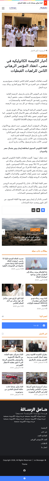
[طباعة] (33, 210)
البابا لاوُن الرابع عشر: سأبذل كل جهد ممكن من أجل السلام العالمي (13, 300)
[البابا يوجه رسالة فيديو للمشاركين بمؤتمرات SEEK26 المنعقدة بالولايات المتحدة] (36, 290)
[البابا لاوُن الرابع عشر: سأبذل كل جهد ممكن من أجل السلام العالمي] (12, 290)
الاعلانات (44, 443)
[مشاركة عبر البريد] (38, 210)
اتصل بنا (44, 447)
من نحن (44, 432)
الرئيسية (42, 51)
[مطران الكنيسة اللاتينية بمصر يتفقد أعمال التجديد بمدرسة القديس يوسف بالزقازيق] (36, 346)
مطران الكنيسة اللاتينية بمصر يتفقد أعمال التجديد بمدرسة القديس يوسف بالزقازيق (36, 357)
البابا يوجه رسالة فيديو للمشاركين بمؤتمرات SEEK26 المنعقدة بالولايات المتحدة (37, 302)
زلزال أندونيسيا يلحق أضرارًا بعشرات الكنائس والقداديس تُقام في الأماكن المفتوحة (37, 389)
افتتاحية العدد (42, 436)
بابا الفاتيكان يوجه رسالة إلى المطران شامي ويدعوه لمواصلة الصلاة (37, 274)
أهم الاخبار (34, 51)
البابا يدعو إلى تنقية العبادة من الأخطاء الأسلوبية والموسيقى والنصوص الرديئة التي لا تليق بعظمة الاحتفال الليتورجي (12, 359)
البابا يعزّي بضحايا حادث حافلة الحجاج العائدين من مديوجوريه (22, 3)
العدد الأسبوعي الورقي (39, 439)
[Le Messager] (28, 8)
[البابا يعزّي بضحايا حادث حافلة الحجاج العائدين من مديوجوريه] (12, 378)
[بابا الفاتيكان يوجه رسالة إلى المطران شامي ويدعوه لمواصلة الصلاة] (36, 263)
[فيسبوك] (43, 210)
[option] (24, 232)
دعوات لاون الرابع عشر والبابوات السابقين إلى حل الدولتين (26, 238)
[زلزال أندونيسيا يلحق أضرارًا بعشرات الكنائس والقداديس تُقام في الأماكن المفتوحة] (36, 378)
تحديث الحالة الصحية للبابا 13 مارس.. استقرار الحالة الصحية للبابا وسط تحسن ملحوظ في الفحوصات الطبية (12, 262)
